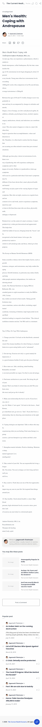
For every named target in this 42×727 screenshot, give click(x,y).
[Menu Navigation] (3, 3)
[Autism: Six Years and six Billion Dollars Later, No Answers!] (10, 574)
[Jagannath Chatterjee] (16, 33)
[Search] (36, 3)
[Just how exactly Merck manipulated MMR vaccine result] (10, 586)
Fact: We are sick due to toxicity (19, 686)
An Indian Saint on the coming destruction (19, 627)
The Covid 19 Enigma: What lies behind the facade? (22, 673)
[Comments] (38, 638)
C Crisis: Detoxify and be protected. (21, 660)
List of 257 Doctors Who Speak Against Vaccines (22, 647)
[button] (33, 3)
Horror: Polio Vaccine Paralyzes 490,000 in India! (19, 699)
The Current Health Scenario (15, 3)
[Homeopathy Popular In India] (10, 562)
